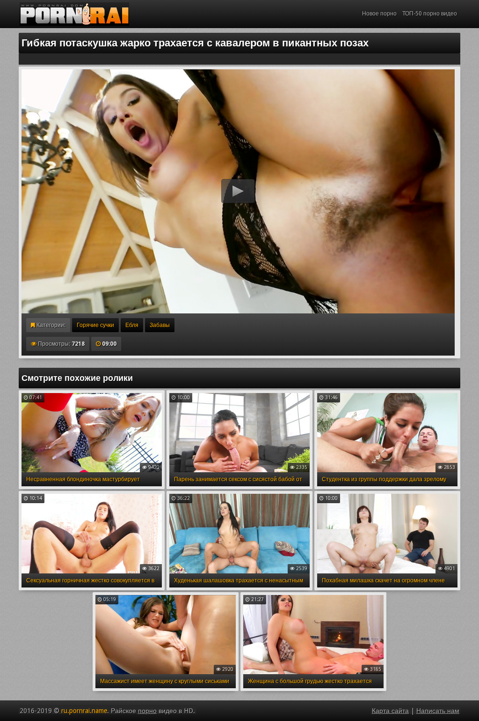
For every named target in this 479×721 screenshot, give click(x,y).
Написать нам (437, 710)
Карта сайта (390, 710)
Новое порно (379, 13)
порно (147, 710)
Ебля (131, 325)
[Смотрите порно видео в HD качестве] (74, 14)
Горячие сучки (95, 325)
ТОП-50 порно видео (429, 13)
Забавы (160, 325)
